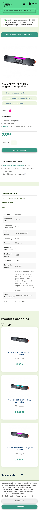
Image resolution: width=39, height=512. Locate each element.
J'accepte (19, 507)
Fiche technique (9, 193)
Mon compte (8, 475)
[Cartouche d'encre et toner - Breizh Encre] (7, 4)
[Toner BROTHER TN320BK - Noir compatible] (19, 340)
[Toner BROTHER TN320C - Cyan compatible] (19, 387)
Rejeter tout (19, 501)
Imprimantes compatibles (13, 198)
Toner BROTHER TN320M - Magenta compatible (19, 449)
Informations (7, 203)
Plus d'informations (8, 496)
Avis (3, 207)
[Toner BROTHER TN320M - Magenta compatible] (19, 435)
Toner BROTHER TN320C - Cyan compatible (19, 401)
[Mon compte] (24, 4)
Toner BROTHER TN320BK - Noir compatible (19, 353)
